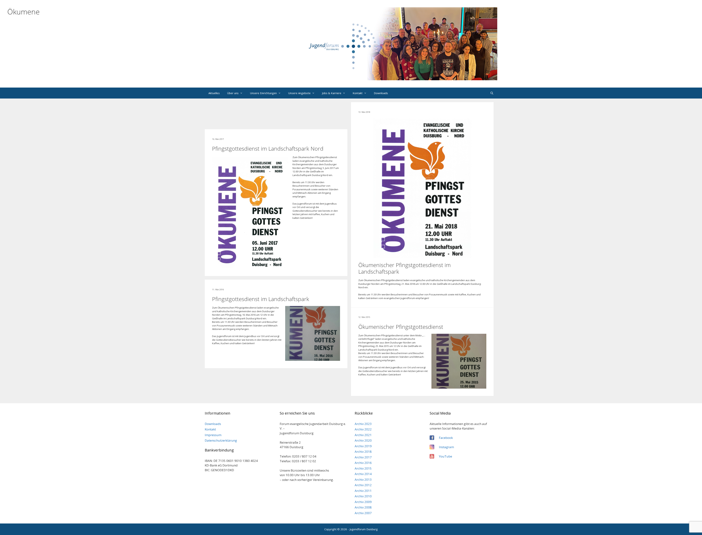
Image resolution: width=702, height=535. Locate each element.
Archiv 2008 (363, 507)
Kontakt (358, 93)
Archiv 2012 (363, 485)
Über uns (233, 93)
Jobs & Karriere (331, 93)
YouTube (445, 456)
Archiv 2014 (363, 474)
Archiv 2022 (363, 429)
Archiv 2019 (363, 446)
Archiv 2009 (363, 502)
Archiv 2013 (363, 479)
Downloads (381, 93)
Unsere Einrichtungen (263, 93)
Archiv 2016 (363, 463)
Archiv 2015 (363, 468)
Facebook (446, 438)
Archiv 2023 (363, 424)
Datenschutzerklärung (221, 440)
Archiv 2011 (363, 491)
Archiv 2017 (363, 457)
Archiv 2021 (363, 435)
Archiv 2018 (363, 451)
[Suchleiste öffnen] (491, 93)
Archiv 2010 (363, 496)
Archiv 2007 (363, 513)
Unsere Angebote (299, 93)
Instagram (446, 447)
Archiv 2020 (363, 440)
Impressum (213, 435)
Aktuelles (214, 93)
